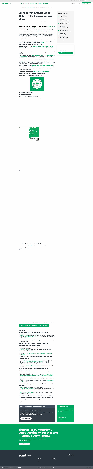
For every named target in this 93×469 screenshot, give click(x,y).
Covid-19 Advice (62, 15)
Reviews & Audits (38, 3)
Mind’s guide (27, 362)
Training (21, 3)
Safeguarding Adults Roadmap (64, 22)
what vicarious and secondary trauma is (34, 361)
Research (26, 3)
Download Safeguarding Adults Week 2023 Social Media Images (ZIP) (34, 325)
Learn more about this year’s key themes (41, 31)
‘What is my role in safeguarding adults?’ (32, 334)
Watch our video (23, 339)
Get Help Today (61, 413)
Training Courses (82, 0)
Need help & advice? (86, 3)
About (72, 0)
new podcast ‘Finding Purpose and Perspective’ (33, 340)
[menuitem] (22, 3)
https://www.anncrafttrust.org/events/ (41, 71)
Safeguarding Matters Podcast (64, 31)
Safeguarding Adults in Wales (64, 23)
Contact (90, 0)
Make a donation (64, 52)
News (60, 29)
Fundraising (61, 40)
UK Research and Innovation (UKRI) (26, 392)
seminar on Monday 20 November (30, 336)
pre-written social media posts (28, 245)
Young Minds (22, 378)
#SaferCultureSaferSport (28, 352)
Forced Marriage (62, 18)
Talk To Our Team (61, 419)
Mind (20, 391)
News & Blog (45, 3)
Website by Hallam (89, 467)
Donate (86, 0)
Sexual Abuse (62, 33)
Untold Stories (62, 26)
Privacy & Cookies (40, 467)
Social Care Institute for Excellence (28, 388)
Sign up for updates (24, 443)
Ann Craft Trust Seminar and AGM (40, 50)
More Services (76, 0)
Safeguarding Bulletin (63, 30)
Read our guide (22, 363)
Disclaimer (45, 467)
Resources (32, 3)
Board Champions (62, 16)
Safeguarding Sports (63, 37)
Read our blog (22, 360)
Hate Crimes (62, 36)
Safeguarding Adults (63, 38)
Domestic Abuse (62, 34)
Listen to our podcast (24, 349)
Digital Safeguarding (63, 27)
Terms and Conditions (51, 467)
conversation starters (31, 347)
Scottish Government (25, 371)
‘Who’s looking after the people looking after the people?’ (37, 365)
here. (43, 42)
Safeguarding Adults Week (64, 20)
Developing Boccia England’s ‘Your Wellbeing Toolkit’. (43, 65)
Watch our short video (24, 335)
